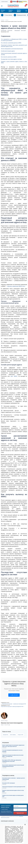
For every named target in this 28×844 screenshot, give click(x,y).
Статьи (6, 20)
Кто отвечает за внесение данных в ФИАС (11, 42)
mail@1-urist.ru (14, 1)
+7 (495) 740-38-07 (4, 1)
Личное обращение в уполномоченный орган (12, 48)
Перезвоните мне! (20, 813)
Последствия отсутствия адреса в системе (11, 59)
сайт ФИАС (13, 376)
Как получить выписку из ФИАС (8, 56)
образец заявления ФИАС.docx (16, 286)
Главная (2, 20)
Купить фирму (13, 734)
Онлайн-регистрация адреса (8, 51)
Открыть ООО (20, 734)
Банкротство (5, 734)
